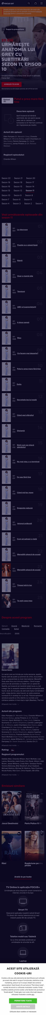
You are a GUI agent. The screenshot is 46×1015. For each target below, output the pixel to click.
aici (33, 995)
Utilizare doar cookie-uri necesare (23, 1012)
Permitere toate (23, 1001)
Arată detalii (23, 1006)
